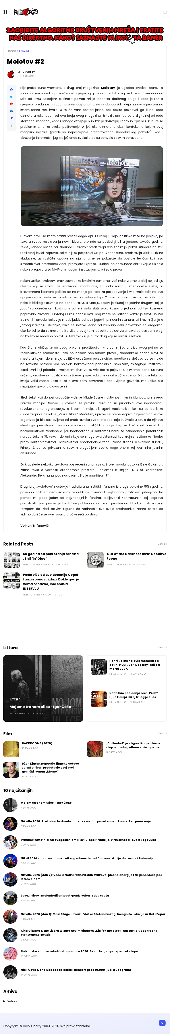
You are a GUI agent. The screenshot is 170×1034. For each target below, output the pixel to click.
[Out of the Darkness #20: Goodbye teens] (95, 560)
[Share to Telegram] (11, 118)
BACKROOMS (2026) (37, 743)
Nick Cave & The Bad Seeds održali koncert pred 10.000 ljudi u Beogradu (76, 970)
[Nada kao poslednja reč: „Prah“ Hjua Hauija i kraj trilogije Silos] (99, 699)
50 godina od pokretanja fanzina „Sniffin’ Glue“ (51, 556)
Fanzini (24, 51)
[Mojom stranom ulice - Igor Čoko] (43, 688)
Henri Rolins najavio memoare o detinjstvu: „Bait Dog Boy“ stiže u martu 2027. (134, 665)
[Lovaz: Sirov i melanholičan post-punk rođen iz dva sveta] (10, 898)
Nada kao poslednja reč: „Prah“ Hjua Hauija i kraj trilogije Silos (133, 695)
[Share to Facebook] (11, 89)
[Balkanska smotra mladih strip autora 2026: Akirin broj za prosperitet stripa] (10, 954)
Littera (15, 699)
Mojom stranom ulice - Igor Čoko (40, 706)
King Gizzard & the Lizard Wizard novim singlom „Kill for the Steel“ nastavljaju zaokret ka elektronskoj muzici (89, 933)
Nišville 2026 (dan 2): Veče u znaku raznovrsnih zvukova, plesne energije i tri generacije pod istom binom (91, 877)
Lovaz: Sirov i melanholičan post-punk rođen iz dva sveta (65, 895)
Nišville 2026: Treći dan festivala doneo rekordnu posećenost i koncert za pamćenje (86, 821)
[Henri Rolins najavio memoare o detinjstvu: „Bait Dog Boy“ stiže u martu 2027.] (99, 667)
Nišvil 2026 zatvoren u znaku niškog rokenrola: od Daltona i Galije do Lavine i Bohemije (87, 858)
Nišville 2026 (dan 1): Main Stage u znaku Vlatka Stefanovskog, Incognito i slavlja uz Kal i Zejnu (93, 914)
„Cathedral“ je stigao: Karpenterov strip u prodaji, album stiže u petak (133, 745)
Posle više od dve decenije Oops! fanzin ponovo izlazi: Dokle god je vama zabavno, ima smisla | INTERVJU (51, 581)
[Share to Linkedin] (11, 111)
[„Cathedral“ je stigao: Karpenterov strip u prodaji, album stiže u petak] (95, 749)
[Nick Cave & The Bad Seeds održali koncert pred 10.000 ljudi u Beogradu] (10, 972)
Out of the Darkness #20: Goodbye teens (136, 556)
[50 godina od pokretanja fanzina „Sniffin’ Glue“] (11, 560)
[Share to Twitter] (11, 96)
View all (162, 544)
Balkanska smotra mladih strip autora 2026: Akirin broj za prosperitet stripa (79, 951)
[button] (11, 126)
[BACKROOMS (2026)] (11, 749)
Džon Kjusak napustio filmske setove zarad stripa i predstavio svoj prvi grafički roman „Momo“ (50, 767)
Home (11, 51)
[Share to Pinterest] (11, 104)
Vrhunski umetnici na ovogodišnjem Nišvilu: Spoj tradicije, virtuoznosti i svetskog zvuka (88, 840)
